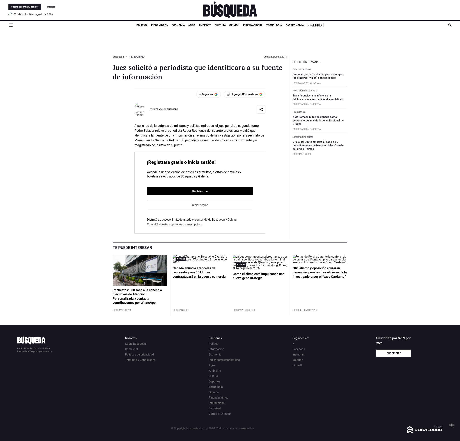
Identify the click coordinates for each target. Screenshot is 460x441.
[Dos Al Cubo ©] (424, 432)
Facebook (299, 349)
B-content (215, 408)
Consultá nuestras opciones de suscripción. (174, 224)
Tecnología (274, 25)
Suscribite (394, 353)
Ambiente (205, 25)
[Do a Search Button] (450, 25)
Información (159, 25)
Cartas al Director (220, 413)
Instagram (299, 354)
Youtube (298, 360)
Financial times (218, 397)
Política (142, 25)
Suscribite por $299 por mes (24, 7)
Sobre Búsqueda (135, 343)
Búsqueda (119, 56)
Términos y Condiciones (140, 360)
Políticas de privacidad (139, 354)
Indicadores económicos (224, 360)
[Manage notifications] (451, 425)
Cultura (220, 25)
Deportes (214, 381)
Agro (191, 25)
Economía (178, 25)
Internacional (253, 25)
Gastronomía (295, 25)
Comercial (131, 349)
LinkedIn (298, 365)
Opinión (234, 25)
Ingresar (51, 7)
